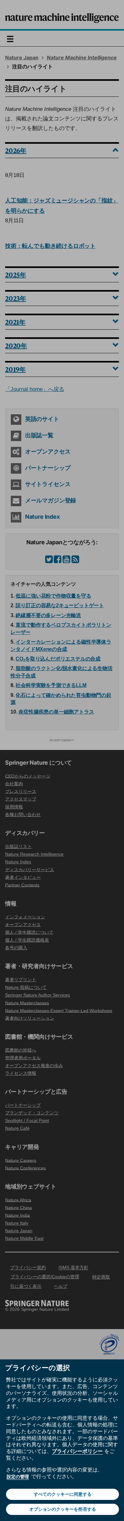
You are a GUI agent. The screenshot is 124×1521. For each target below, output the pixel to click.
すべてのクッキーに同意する (63, 1494)
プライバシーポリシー (77, 1451)
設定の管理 (18, 1476)
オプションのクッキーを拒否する (62, 1509)
